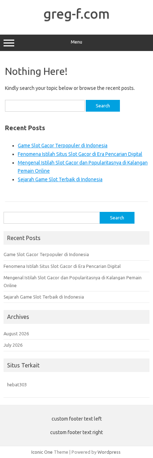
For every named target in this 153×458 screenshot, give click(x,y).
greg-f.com (76, 13)
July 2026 (13, 344)
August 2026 (16, 333)
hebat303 (17, 384)
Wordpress (109, 451)
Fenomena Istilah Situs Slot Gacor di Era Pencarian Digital (80, 154)
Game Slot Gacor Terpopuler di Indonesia (62, 145)
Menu (76, 42)
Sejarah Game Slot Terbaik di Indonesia (60, 179)
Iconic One (42, 451)
